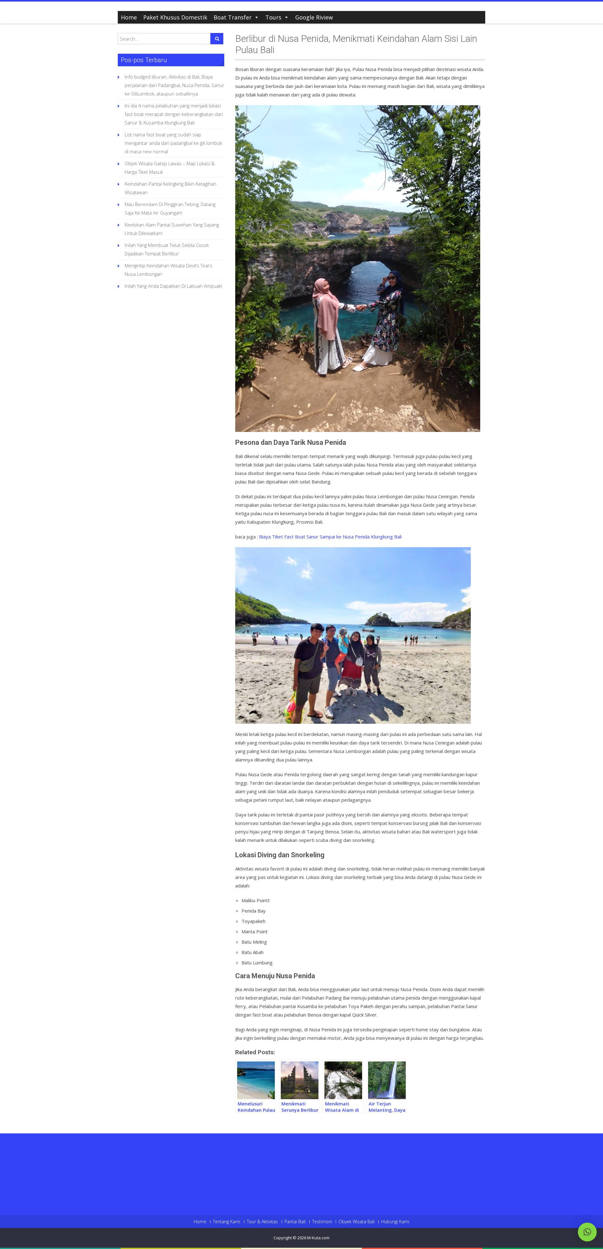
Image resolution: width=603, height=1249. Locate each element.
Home (129, 17)
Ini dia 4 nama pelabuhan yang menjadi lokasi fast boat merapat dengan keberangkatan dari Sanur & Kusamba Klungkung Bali (174, 114)
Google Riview (314, 17)
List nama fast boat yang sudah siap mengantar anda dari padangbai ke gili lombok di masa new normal (173, 143)
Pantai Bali (295, 1221)
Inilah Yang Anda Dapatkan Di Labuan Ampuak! (173, 286)
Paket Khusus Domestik (175, 17)
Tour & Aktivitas (262, 1221)
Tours (273, 17)
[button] (587, 1232)
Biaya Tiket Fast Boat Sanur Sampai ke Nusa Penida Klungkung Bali (330, 536)
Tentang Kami (226, 1221)
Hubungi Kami (395, 1221)
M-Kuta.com (318, 1238)
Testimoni (322, 1221)
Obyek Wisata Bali (357, 1221)
